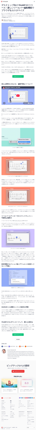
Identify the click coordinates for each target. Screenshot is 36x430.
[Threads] (22, 397)
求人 (28, 415)
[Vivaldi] (4, 1)
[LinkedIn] (30, 397)
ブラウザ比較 (12, 409)
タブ (10, 403)
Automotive (3, 407)
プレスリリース (21, 414)
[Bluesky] (21, 397)
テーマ (2, 418)
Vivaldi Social (4, 413)
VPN (10, 407)
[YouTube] (26, 397)
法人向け (3, 406)
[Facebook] (29, 397)
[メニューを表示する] (34, 1)
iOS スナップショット (30, 408)
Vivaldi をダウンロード (18, 76)
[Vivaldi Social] (19, 397)
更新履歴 (18, 339)
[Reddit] (33, 397)
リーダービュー (28, 259)
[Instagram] (27, 397)
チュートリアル (12, 414)
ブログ (28, 402)
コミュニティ (3, 414)
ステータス (8, 428)
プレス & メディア (21, 413)
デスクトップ (3, 402)
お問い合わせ (12, 417)
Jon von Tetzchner (8, 19)
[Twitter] (24, 397)
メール (20, 402)
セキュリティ (29, 424)
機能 (10, 402)
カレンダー (20, 403)
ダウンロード (20, 67)
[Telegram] (32, 397)
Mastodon (14, 358)
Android (3, 403)
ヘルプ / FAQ (12, 413)
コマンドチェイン (18, 220)
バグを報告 (11, 415)
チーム (28, 414)
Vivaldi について (29, 413)
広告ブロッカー (12, 406)
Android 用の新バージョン (17, 69)
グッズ (2, 420)
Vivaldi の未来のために (5, 419)
